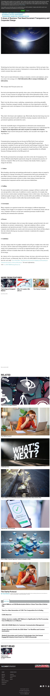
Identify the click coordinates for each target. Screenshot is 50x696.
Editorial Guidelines (5, 680)
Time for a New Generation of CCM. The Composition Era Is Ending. (23, 592)
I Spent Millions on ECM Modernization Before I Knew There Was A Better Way (21, 497)
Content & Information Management (13, 13)
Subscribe (12, 674)
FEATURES (17, 277)
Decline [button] (27, 10)
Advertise (3, 674)
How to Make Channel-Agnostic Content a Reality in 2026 (15, 559)
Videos (3, 677)
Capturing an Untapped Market (9, 405)
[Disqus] (25, 313)
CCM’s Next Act (5, 466)
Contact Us (3, 684)
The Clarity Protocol (39, 289)
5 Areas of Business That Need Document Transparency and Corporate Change (25, 19)
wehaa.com (27, 693)
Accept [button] (22, 10)
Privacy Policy (22, 5)
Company (3, 672)
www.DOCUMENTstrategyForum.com (12, 264)
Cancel (11, 679)
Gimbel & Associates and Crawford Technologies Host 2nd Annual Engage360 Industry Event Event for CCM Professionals (22, 636)
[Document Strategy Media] (8, 666)
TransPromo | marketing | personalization (15, 16)
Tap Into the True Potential (8, 528)
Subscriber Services (13, 672)
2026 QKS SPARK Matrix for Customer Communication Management (23, 625)
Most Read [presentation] (6, 601)
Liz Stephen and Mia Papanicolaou (11, 595)
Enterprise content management (12, 14)
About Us (3, 679)
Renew (11, 677)
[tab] (6, 601)
